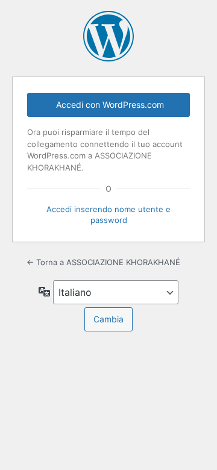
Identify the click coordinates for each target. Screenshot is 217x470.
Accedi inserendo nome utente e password (108, 214)
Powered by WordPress (108, 36)
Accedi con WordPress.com (110, 104)
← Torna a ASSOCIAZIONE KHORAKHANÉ (103, 262)
